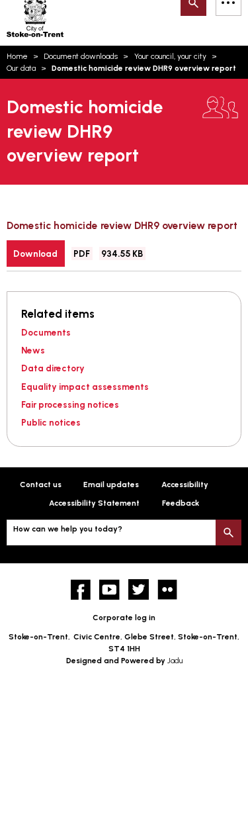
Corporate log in (124, 617)
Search (228, 532)
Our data (21, 68)
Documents (46, 332)
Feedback (180, 503)
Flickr (167, 589)
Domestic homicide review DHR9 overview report (122, 225)
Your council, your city (170, 56)
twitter (138, 589)
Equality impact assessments (85, 386)
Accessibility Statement (94, 503)
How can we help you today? (67, 529)
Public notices (51, 422)
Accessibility (184, 484)
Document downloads (81, 56)
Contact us (41, 484)
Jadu (175, 660)
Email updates (111, 484)
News (33, 350)
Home (17, 56)
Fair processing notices (70, 404)
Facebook (81, 589)
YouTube (109, 589)
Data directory (53, 368)
